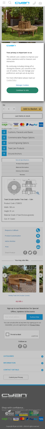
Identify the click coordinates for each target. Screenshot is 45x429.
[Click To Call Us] (34, 3)
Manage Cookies (22, 85)
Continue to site (22, 90)
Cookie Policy (11, 80)
